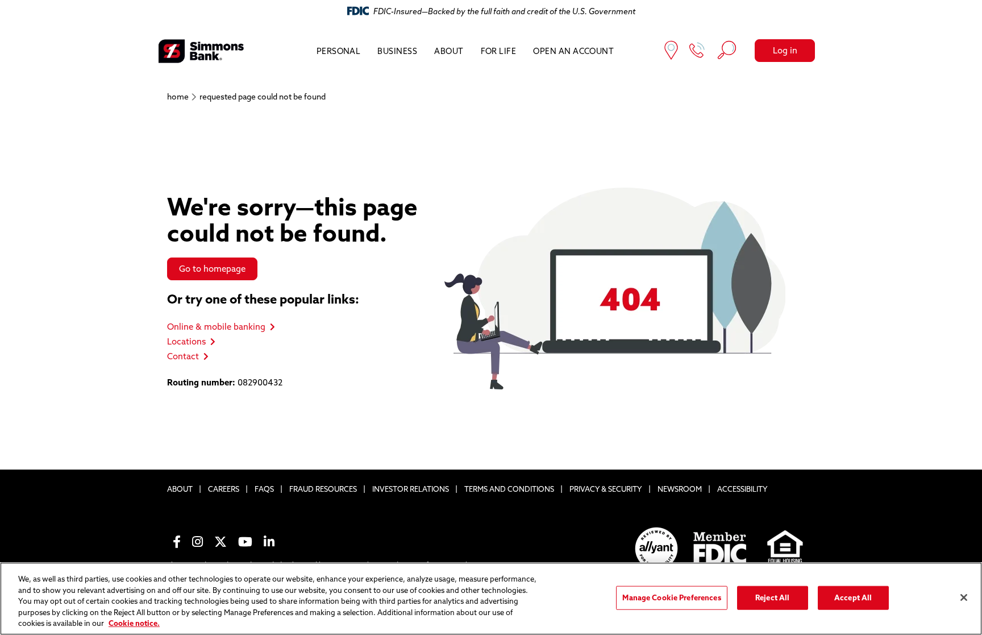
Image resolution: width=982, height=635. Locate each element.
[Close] (963, 597)
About (448, 51)
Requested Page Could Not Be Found (262, 97)
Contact (183, 356)
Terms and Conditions (509, 488)
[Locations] (671, 51)
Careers (223, 488)
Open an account (573, 51)
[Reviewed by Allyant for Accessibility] (656, 548)
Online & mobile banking (216, 326)
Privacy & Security (605, 488)
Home (178, 97)
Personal (339, 51)
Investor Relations (410, 488)
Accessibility (742, 488)
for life (499, 51)
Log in (785, 50)
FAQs (264, 488)
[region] (491, 598)
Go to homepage (212, 268)
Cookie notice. (134, 623)
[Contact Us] (697, 51)
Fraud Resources (323, 488)
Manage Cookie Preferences (671, 597)
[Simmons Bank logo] (201, 51)
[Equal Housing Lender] (785, 548)
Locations (186, 341)
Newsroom (680, 488)
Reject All (772, 597)
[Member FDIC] (720, 549)
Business (397, 51)
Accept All (853, 597)
